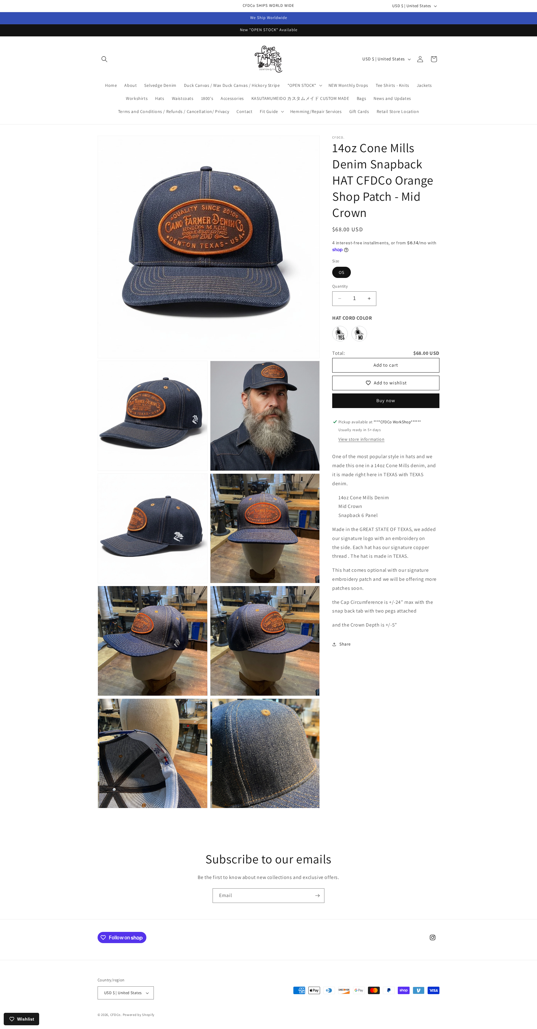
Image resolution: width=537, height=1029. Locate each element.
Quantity (340, 286)
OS (341, 272)
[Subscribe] (317, 895)
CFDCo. (116, 1015)
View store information (361, 439)
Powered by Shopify (139, 1015)
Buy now (385, 400)
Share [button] (345, 644)
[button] (104, 59)
